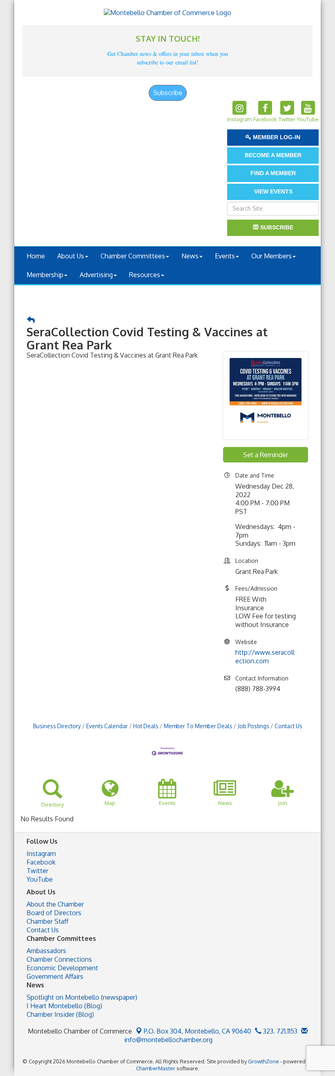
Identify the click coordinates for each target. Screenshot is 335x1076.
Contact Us (288, 726)
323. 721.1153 (279, 1031)
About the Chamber (55, 904)
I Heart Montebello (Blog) (64, 1006)
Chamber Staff (47, 921)
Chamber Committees (132, 256)
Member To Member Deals (198, 726)
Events (225, 256)
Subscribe (167, 93)
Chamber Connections (59, 959)
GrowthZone (263, 1061)
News (190, 256)
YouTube (40, 879)
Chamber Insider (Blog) (60, 1014)
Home (36, 256)
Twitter (37, 871)
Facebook (41, 862)
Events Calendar (107, 726)
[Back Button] (31, 320)
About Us (70, 256)
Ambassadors (46, 951)
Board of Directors (54, 913)
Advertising (96, 275)
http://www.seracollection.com (265, 656)
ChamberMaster (155, 1068)
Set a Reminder (265, 455)
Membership (45, 275)
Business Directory (57, 726)
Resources (144, 275)
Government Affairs (55, 976)
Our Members (271, 256)
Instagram (41, 853)
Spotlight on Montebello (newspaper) (82, 997)
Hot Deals (146, 726)
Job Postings (253, 726)
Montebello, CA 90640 (197, 1031)
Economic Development (62, 968)
